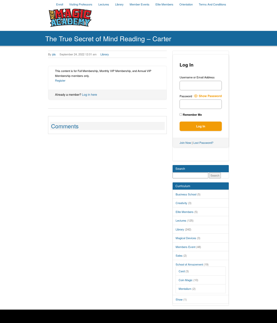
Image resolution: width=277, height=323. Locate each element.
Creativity (181, 203)
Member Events (139, 4)
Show (179, 299)
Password (186, 96)
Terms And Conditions (212, 4)
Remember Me (192, 115)
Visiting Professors (80, 4)
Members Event (185, 247)
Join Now (185, 143)
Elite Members (164, 4)
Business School (186, 194)
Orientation (186, 4)
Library (119, 4)
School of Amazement (189, 264)
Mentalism (185, 289)
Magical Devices (186, 238)
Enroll (59, 4)
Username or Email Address (197, 77)
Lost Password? (203, 143)
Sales (179, 255)
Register (60, 80)
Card (182, 271)
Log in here (89, 94)
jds (54, 54)
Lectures (103, 4)
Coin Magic (186, 280)
